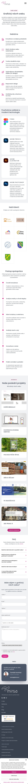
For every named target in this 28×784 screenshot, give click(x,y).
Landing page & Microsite (7, 732)
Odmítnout (14, 775)
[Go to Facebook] (4, 698)
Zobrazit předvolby (14, 779)
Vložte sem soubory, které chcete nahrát (12, 645)
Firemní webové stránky (7, 729)
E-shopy (3, 735)
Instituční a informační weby (7, 737)
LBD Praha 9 (8, 524)
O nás (3, 701)
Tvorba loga (4, 746)
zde (14, 651)
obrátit (21, 544)
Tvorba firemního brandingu (7, 749)
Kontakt (4, 712)
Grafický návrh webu (6, 752)
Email (2, 601)
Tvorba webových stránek (8, 726)
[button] (26, 760)
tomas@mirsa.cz (14, 677)
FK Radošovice (9, 501)
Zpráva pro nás (5, 626)
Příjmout (14, 772)
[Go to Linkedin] (2, 698)
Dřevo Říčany (9, 478)
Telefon (3, 608)
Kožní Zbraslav (9, 407)
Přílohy (3, 643)
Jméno (3, 594)
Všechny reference (14, 530)
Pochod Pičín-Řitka (11, 455)
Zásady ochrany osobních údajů (17, 782)
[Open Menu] (25, 3)
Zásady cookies (7, 782)
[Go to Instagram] (6, 698)
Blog (3, 710)
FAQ (3, 707)
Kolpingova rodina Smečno (11, 431)
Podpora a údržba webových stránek (9, 740)
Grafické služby (5, 744)
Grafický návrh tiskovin (6, 755)
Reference (4, 704)
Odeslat (5, 656)
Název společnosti (5, 615)
